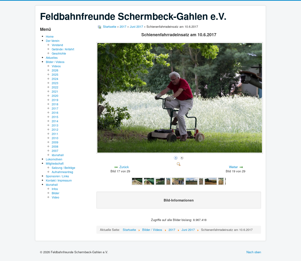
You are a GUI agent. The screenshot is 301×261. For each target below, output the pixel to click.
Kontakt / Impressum (59, 180)
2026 (55, 70)
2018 (55, 104)
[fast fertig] (149, 180)
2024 (55, 79)
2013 (55, 125)
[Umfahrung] (137, 180)
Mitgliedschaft (54, 163)
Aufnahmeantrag (62, 172)
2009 (55, 142)
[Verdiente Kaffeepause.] (210, 180)
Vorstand (57, 45)
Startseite (109, 26)
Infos (55, 189)
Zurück (124, 167)
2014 (55, 121)
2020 (55, 96)
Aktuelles (52, 57)
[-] (168, 180)
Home (50, 36)
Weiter (233, 167)
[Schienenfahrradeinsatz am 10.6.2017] (180, 152)
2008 (55, 146)
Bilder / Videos (55, 62)
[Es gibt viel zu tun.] (191, 180)
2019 (55, 100)
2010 (55, 138)
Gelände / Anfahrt (63, 49)
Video (55, 197)
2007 (55, 151)
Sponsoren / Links (57, 176)
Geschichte (59, 53)
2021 (55, 91)
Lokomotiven (54, 159)
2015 (55, 117)
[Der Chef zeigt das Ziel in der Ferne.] (178, 180)
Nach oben (253, 252)
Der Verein (52, 41)
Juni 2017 (136, 26)
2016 (55, 113)
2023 (55, 83)
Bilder (55, 193)
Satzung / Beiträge (63, 168)
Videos (56, 66)
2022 (55, 87)
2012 (55, 129)
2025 (55, 74)
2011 (55, 134)
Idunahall (58, 155)
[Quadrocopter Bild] (160, 180)
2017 (55, 108)
